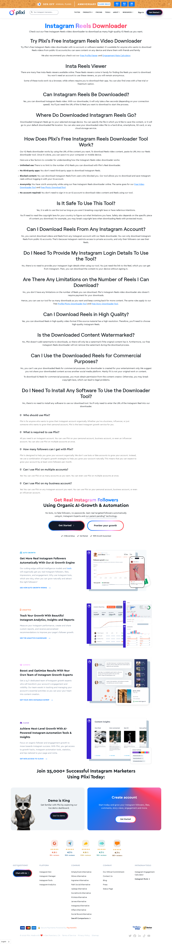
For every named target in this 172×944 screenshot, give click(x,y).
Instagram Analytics (47, 885)
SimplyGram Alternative (81, 872)
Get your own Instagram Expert (35, 700)
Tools (107, 12)
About (116, 12)
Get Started (154, 12)
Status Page (108, 889)
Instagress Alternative (80, 906)
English (3, 941)
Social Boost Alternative (81, 914)
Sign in (141, 12)
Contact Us (107, 876)
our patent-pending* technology (101, 516)
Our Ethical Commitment (113, 872)
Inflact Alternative (78, 910)
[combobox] (5, 941)
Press (105, 885)
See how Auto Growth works (34, 588)
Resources (128, 12)
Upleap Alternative (79, 889)
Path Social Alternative (80, 885)
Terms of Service (69, 936)
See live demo (59, 816)
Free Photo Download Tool (53, 187)
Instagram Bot (45, 872)
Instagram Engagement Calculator (145, 873)
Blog (105, 880)
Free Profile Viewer (89, 56)
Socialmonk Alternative (81, 893)
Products (88, 12)
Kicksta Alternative (79, 897)
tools (69, 568)
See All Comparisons (80, 918)
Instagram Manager (47, 876)
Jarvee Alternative (78, 902)
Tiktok (77, 12)
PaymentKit (72, 928)
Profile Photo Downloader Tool (72, 304)
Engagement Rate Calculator (116, 56)
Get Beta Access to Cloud (32, 759)
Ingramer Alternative (80, 880)
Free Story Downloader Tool (104, 304)
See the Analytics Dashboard (33, 638)
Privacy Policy (84, 936)
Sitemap (95, 936)
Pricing (99, 12)
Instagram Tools (45, 880)
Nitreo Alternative (78, 876)
